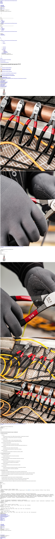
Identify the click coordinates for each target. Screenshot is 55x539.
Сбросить (4, 513)
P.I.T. (2, 247)
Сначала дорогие (2, 85)
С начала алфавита (2, 80)
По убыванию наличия (3, 86)
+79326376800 (2, 5)
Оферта (1, 538)
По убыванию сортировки (3, 82)
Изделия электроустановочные (4, 516)
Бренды (1, 517)
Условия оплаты (2, 518)
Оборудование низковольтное (4, 514)
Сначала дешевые (2, 84)
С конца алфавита (2, 81)
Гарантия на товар (2, 520)
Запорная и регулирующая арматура (5, 515)
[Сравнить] (1, 253)
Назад (4, 50)
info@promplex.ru (2, 8)
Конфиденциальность (3, 537)
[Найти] (2, 19)
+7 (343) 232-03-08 (2, 6)
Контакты (1, 519)
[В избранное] (1, 252)
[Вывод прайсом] (1, 87)
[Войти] (0, 36)
